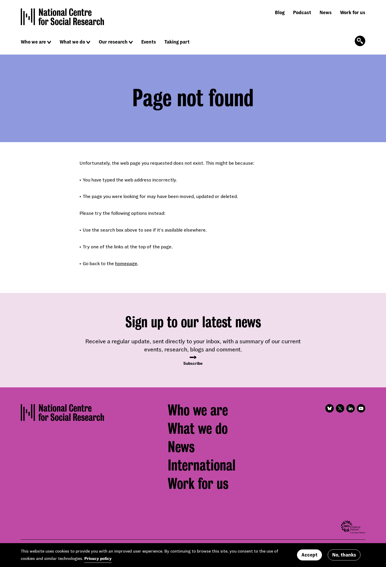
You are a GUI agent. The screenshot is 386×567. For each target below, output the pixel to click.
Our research (113, 42)
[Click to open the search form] (360, 41)
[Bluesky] (329, 408)
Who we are (33, 42)
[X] (340, 408)
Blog (280, 12)
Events (148, 42)
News (326, 12)
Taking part (177, 42)
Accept (309, 555)
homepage (126, 263)
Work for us (352, 12)
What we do (72, 42)
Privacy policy (98, 558)
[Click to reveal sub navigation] (49, 42)
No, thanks (344, 555)
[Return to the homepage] (62, 16)
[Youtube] (361, 408)
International (202, 465)
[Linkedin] (350, 408)
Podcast (302, 12)
